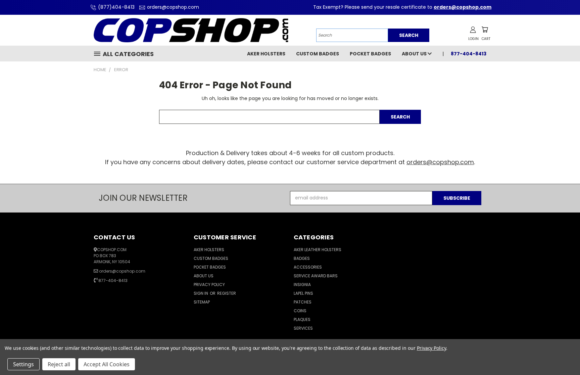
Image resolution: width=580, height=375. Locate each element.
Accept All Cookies (107, 364)
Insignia (302, 284)
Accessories (308, 267)
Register (226, 293)
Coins (300, 311)
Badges (302, 258)
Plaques (302, 319)
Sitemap (202, 302)
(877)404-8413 (116, 7)
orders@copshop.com (173, 7)
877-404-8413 (113, 280)
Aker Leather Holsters (317, 249)
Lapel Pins (303, 293)
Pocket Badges (370, 53)
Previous (562, 354)
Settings (23, 364)
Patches (302, 302)
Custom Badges (317, 53)
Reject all (59, 364)
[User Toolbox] (473, 29)
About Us (415, 53)
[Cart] (484, 29)
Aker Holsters (266, 53)
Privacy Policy (209, 284)
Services (303, 328)
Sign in (201, 293)
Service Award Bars (316, 276)
